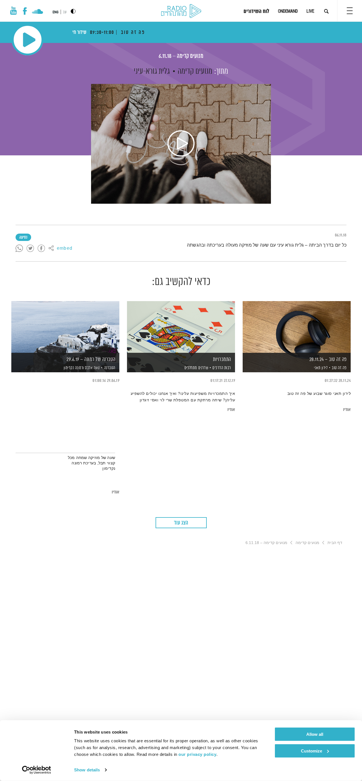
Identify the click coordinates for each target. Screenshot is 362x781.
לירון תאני (320, 368)
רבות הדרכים (221, 368)
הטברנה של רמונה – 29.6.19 (90, 359)
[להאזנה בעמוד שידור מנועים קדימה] (181, 143)
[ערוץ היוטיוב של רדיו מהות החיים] (13, 10)
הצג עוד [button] (181, 523)
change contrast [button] (73, 11)
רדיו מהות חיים (181, 11)
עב (64, 12)
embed (64, 248)
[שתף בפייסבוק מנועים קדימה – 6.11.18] (41, 249)
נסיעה (23, 237)
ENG (56, 12)
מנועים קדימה (195, 71)
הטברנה (109, 368)
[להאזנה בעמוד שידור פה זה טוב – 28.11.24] (297, 327)
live (310, 11)
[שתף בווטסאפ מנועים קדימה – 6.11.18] (19, 249)
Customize (311, 750)
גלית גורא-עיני (152, 71)
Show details (87, 769)
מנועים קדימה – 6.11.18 (181, 56)
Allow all (314, 734)
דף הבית (334, 542)
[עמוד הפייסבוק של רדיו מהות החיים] (25, 11)
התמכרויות (222, 359)
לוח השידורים (256, 11)
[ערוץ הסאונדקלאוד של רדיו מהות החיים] (37, 12)
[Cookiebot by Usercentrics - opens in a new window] (36, 770)
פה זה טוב (339, 368)
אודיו (347, 409)
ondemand (288, 11)
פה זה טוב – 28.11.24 (328, 359)
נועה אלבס (92, 368)
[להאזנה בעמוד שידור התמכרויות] (181, 327)
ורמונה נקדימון (73, 368)
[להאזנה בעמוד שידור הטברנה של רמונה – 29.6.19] (65, 327)
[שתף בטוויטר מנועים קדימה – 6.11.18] (30, 249)
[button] (350, 10)
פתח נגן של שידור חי (27, 39)
